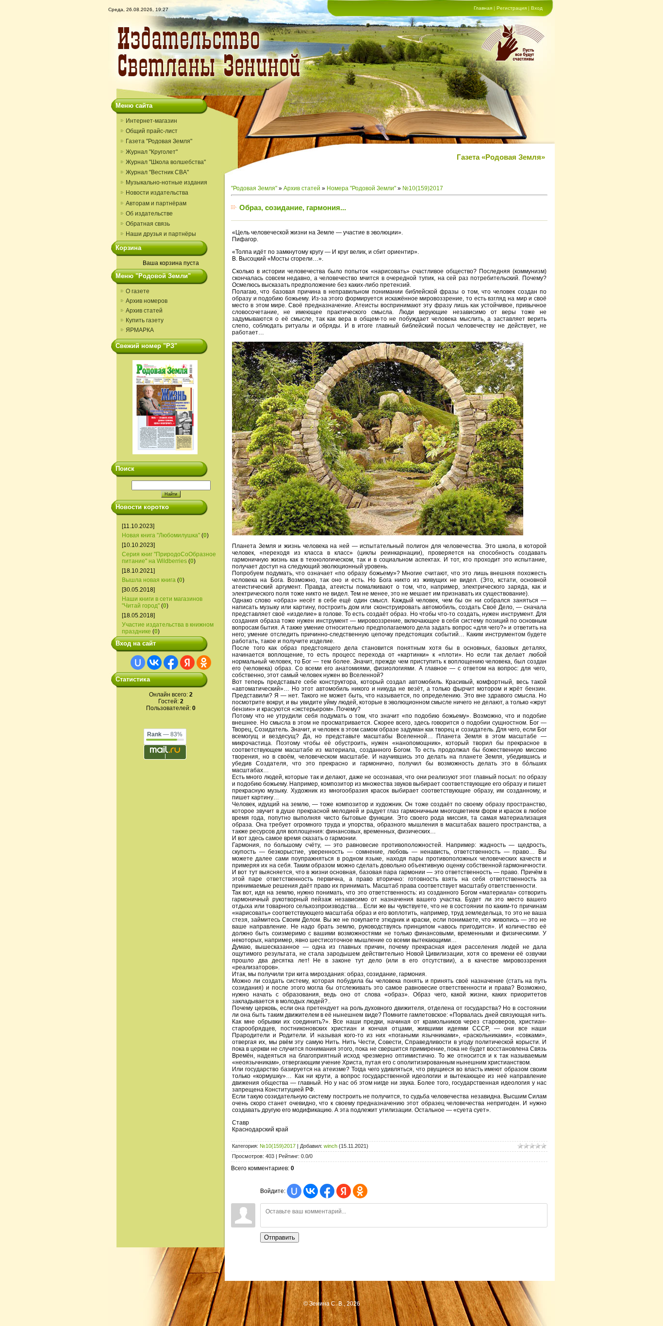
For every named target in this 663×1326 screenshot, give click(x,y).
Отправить (279, 1237)
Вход (537, 8)
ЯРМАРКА (140, 330)
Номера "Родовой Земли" (361, 188)
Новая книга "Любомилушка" (161, 535)
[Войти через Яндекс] (187, 662)
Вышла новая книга (149, 580)
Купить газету (145, 320)
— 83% (164, 734)
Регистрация (512, 8)
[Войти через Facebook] (171, 662)
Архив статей (144, 310)
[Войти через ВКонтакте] (154, 662)
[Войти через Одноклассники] (204, 662)
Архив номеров (146, 301)
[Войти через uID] (138, 662)
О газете (137, 291)
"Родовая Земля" (254, 188)
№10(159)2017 (422, 188)
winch (330, 1146)
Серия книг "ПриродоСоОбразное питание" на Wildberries (169, 557)
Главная (483, 8)
